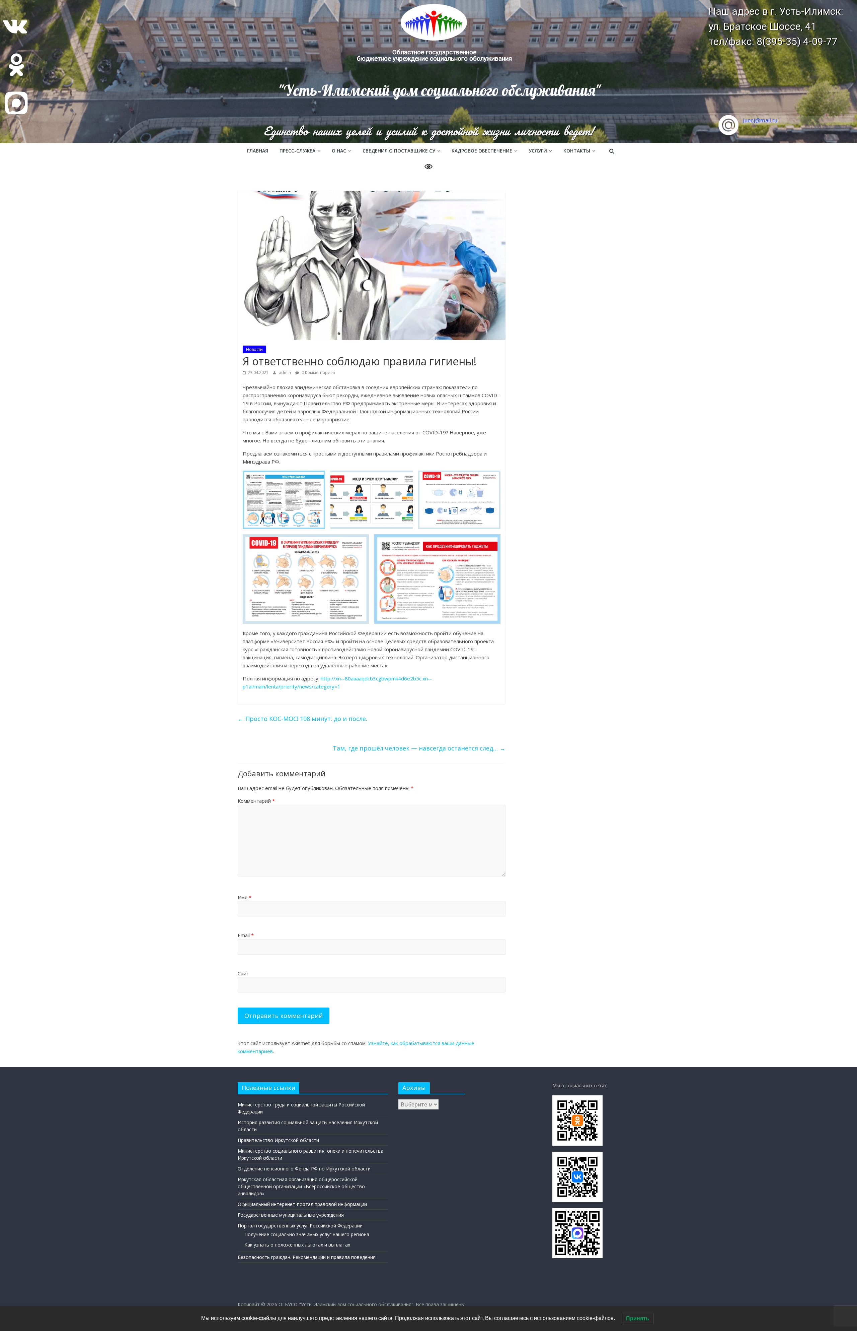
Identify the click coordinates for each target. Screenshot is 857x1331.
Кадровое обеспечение (482, 150)
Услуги (538, 150)
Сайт (243, 973)
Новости (254, 349)
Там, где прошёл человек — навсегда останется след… (419, 748)
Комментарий (256, 800)
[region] (428, 71)
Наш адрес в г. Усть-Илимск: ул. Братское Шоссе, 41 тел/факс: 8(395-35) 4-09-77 (776, 26)
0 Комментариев (318, 372)
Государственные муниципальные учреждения (291, 1215)
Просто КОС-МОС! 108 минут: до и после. (302, 719)
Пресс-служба (297, 150)
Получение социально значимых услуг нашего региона (306, 1234)
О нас (339, 150)
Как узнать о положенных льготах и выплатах (297, 1245)
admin (285, 372)
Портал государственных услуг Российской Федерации (300, 1225)
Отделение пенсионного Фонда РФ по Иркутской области (304, 1168)
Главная (257, 150)
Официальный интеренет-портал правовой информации (302, 1204)
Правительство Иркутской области (278, 1140)
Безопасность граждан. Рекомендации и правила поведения (307, 1257)
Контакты (576, 150)
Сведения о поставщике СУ (399, 150)
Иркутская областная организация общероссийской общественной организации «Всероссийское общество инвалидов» (301, 1186)
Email (246, 935)
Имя (244, 897)
